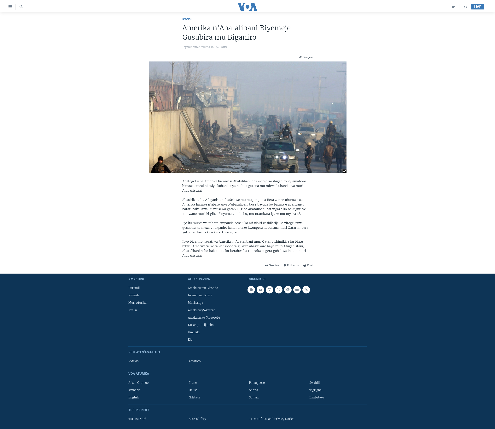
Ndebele (194, 397)
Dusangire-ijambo (201, 325)
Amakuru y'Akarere (201, 310)
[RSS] (306, 289)
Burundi (134, 288)
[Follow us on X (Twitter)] (278, 289)
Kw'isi (187, 19)
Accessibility (197, 419)
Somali (254, 397)
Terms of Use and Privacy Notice (271, 419)
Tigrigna (315, 390)
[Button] (306, 57)
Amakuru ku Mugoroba (204, 317)
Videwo (133, 361)
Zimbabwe (316, 397)
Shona (253, 390)
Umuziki (194, 332)
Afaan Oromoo (138, 383)
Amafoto (195, 361)
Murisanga (195, 303)
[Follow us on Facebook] (251, 289)
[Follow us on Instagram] (269, 289)
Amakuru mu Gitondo (203, 288)
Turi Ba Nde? (137, 419)
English (133, 397)
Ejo (190, 339)
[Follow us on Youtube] (260, 289)
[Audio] (465, 7)
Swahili (314, 383)
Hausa (193, 390)
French (194, 383)
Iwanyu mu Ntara (200, 295)
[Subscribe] (297, 289)
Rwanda (133, 295)
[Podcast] (288, 289)
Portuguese (257, 383)
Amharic (134, 390)
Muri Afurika (137, 303)
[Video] (453, 7)
